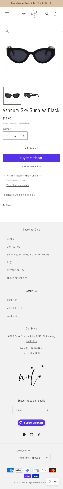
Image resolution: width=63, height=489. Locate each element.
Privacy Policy (15, 270)
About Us (12, 300)
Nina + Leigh (27, 482)
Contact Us (13, 246)
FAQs (10, 262)
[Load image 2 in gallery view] (31, 95)
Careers (12, 315)
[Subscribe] (47, 410)
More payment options (31, 166)
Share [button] (9, 205)
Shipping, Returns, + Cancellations (28, 254)
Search (11, 238)
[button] (7, 14)
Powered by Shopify (41, 482)
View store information (17, 185)
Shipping (6, 123)
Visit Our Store (16, 308)
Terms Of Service (17, 278)
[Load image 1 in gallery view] (12, 95)
